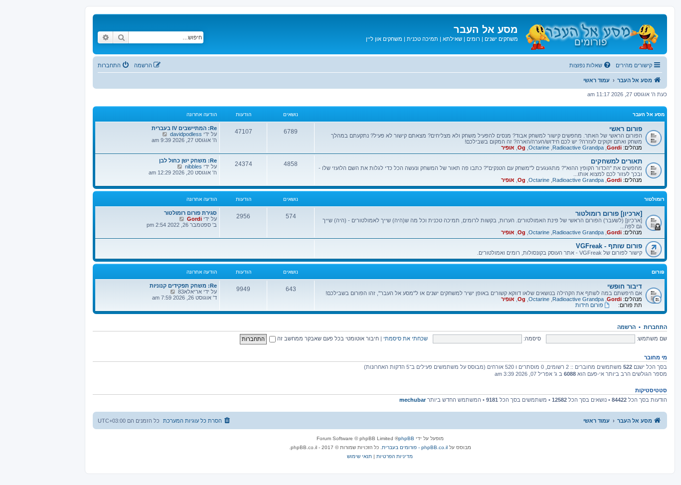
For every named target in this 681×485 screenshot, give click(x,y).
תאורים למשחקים (616, 161)
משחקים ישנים (501, 39)
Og (521, 148)
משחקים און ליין (384, 39)
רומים (473, 39)
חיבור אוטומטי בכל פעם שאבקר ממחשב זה (327, 338)
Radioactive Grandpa (578, 148)
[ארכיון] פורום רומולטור (608, 213)
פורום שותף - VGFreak (609, 246)
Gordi (614, 148)
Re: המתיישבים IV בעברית (184, 128)
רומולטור (654, 199)
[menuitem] (590, 65)
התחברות (655, 327)
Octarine (538, 148)
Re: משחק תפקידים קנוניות (183, 286)
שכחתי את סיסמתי (405, 338)
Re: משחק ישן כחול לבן (188, 160)
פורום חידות (589, 305)
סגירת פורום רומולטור (190, 213)
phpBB (406, 438)
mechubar (412, 400)
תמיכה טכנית (422, 39)
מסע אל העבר (649, 114)
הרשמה (626, 327)
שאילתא (452, 39)
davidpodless (186, 134)
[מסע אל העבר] (591, 34)
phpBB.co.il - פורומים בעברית (415, 447)
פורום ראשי (625, 129)
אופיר (507, 148)
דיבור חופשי (624, 286)
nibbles (193, 166)
